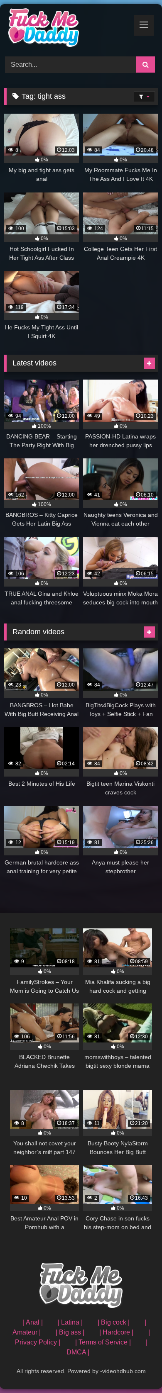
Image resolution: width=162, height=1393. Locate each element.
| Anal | (33, 1322)
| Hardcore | (116, 1332)
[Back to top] (136, 1368)
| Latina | (70, 1322)
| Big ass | (70, 1332)
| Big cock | (114, 1322)
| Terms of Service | (103, 1342)
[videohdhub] (66, 29)
